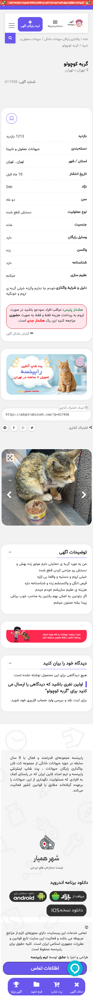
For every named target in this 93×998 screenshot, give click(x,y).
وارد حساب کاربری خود (36, 700)
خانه (85, 39)
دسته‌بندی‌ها (55, 26)
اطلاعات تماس (45, 968)
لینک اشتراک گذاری (72, 408)
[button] (46, 553)
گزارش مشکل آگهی (18, 334)
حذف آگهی (76, 992)
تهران (81, 70)
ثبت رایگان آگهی (30, 26)
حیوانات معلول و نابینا (23, 149)
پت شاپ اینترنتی (25, 768)
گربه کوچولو (76, 64)
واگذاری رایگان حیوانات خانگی (62, 39)
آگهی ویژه (16, 992)
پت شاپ (56, 992)
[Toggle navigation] (11, 25)
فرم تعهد (36, 992)
